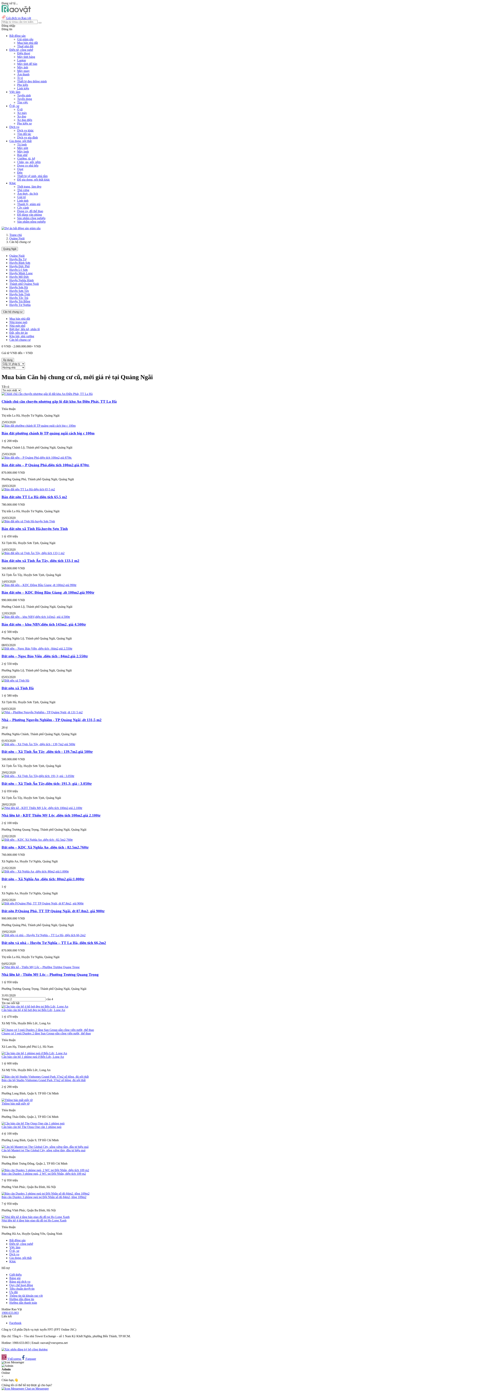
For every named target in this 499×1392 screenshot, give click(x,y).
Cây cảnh (23, 207)
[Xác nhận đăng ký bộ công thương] (25, 1349)
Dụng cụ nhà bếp (27, 165)
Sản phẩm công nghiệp (31, 218)
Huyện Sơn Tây (19, 290)
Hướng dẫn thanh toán (23, 1302)
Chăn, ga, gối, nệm (29, 162)
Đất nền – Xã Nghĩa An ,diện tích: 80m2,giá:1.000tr (43, 879)
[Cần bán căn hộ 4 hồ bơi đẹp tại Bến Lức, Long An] (35, 1006)
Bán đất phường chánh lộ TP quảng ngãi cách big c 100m (48, 433)
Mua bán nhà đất (27, 42)
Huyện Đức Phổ (19, 266)
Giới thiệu (15, 1274)
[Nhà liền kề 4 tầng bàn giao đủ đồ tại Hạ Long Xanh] (36, 1217)
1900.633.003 (10, 1312)
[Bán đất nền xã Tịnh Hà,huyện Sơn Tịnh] (28, 521)
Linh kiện (23, 88)
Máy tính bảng (26, 56)
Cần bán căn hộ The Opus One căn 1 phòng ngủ (31, 1127)
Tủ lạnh (22, 144)
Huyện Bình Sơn (19, 262)
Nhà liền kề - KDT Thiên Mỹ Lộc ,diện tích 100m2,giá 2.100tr (51, 815)
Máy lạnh (23, 151)
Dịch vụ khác (25, 130)
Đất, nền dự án (18, 332)
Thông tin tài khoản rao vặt (26, 1295)
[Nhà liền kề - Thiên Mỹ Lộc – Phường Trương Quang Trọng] (41, 967)
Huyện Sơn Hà (18, 287)
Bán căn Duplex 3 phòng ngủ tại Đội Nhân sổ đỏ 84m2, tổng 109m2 (44, 1197)
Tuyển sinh (24, 95)
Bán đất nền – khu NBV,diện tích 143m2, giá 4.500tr (44, 624)
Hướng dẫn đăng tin (21, 1299)
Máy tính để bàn (27, 63)
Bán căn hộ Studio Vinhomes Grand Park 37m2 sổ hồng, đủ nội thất (44, 1080)
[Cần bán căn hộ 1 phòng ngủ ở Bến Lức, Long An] (34, 1053)
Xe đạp (21, 116)
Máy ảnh (22, 67)
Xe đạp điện (24, 120)
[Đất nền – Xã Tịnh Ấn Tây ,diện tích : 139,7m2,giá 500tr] (38, 744)
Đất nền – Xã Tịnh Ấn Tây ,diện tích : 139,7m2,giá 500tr (47, 752)
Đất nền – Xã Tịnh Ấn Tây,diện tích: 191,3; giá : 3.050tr (47, 784)
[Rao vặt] (16, 12)
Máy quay (23, 70)
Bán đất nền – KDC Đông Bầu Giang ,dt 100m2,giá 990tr (48, 592)
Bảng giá (14, 1278)
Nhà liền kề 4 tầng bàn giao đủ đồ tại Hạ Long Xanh (34, 1220)
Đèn (19, 172)
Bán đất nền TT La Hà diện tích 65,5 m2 (34, 497)
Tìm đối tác (24, 134)
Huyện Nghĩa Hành (21, 280)
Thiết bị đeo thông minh (32, 81)
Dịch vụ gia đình (27, 137)
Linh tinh (22, 200)
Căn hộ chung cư (13, 311)
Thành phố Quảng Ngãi (24, 283)
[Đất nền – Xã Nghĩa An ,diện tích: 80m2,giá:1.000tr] (35, 871)
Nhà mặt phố (17, 325)
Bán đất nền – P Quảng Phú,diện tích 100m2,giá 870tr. (45, 465)
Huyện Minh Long (21, 273)
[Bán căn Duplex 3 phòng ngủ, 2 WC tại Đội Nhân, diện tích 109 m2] (45, 1170)
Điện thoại (23, 53)
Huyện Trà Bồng (19, 301)
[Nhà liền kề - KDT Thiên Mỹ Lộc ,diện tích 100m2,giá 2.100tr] (42, 808)
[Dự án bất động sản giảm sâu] (21, 228)
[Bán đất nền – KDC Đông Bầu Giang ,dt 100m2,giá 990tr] (39, 585)
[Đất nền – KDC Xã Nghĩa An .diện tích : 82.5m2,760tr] (37, 839)
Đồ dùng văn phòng (29, 214)
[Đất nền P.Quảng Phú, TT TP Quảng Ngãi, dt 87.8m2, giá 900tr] (43, 903)
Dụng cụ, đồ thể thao (30, 211)
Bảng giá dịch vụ (19, 1281)
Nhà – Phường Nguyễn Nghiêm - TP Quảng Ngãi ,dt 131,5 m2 (52, 720)
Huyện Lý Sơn (18, 269)
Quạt (20, 169)
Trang (6, 999)
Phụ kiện (22, 85)
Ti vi (20, 77)
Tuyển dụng (24, 99)
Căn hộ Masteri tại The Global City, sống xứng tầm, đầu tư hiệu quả (43, 1150)
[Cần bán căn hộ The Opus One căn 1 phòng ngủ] (33, 1123)
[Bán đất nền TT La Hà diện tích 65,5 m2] (28, 489)
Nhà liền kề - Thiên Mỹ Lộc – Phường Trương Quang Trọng (50, 974)
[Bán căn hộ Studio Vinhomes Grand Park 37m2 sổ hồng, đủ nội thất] (45, 1076)
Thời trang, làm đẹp (29, 186)
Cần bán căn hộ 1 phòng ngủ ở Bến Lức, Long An (33, 1056)
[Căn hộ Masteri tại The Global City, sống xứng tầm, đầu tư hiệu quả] (45, 1146)
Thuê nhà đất (25, 46)
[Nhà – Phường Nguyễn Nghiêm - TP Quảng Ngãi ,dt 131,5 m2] (42, 712)
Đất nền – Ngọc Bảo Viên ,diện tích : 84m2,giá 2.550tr (45, 656)
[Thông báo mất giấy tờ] (17, 1100)
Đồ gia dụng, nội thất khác (33, 179)
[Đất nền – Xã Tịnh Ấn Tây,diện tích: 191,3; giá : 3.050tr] (38, 776)
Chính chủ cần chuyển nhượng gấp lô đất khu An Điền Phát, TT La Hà (59, 401)
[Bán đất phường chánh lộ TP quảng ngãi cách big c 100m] (39, 425)
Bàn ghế (22, 155)
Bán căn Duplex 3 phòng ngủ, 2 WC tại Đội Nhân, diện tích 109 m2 (44, 1173)
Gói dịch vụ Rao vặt (18, 18)
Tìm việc (22, 102)
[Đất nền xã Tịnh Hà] (15, 680)
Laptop (21, 60)
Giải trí (21, 197)
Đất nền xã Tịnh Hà (18, 688)
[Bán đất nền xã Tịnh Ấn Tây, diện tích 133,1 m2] (33, 553)
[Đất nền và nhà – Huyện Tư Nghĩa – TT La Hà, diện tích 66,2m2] (44, 935)
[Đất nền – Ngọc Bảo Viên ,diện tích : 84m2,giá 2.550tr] (37, 648)
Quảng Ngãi (17, 238)
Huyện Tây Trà (18, 297)
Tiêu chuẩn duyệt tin (22, 1288)
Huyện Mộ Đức (19, 276)
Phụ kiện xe (24, 123)
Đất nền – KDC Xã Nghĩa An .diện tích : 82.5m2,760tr (45, 847)
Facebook (15, 1323)
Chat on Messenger (36, 1388)
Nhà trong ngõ (18, 322)
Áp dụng (7, 360)
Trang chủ (15, 235)
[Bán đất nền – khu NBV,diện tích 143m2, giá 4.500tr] (36, 616)
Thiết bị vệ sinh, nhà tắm (32, 176)
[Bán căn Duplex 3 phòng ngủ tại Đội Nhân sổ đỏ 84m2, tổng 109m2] (45, 1193)
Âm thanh (23, 74)
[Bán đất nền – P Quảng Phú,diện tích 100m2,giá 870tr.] (37, 457)
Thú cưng (23, 190)
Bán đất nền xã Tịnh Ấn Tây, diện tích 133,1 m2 (40, 561)
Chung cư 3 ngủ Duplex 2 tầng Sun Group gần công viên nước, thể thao (46, 1033)
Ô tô (20, 109)
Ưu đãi (13, 1292)
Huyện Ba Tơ (17, 259)
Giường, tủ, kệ (26, 158)
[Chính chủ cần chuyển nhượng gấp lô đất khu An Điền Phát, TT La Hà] (47, 394)
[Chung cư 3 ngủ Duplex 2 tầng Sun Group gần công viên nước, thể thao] (48, 1030)
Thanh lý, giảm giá (28, 204)
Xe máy (22, 113)
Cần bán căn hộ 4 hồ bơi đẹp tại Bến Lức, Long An (33, 1010)
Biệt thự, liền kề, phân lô (24, 329)
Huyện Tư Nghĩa (20, 304)
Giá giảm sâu (25, 39)
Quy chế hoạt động (21, 1285)
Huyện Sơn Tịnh (19, 294)
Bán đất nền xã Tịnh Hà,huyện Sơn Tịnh (35, 529)
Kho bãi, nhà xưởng (21, 336)
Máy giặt (22, 148)
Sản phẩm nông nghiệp (31, 221)
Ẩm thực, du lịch (27, 193)
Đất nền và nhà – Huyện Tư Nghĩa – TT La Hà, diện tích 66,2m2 (54, 943)
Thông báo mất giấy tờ (15, 1103)
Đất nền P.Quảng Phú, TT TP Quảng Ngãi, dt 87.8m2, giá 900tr (53, 911)
